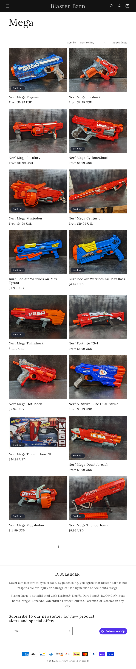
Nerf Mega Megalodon (26, 525)
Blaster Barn (61, 661)
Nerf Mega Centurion (86, 218)
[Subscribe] (68, 631)
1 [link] (58, 546)
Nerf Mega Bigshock (85, 97)
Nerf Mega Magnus (24, 97)
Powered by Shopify (79, 661)
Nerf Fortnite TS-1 (83, 343)
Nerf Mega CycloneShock (89, 158)
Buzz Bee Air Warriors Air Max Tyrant (33, 281)
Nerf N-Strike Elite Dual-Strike (93, 404)
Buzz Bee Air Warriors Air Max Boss (97, 279)
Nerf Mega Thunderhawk (88, 525)
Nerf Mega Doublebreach (89, 464)
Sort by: (72, 42)
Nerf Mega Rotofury (24, 158)
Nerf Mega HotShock (25, 404)
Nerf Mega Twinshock (26, 343)
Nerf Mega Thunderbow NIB (31, 454)
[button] (7, 6)
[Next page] (77, 546)
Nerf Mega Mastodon (25, 218)
